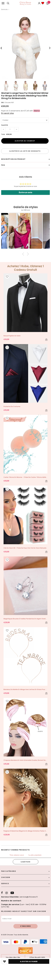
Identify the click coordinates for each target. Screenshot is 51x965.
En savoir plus (7, 113)
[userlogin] (39, 3)
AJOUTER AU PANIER (29, 961)
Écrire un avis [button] (25, 192)
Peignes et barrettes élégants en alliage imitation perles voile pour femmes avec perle (25, 831)
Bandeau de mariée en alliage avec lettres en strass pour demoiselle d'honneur (25, 689)
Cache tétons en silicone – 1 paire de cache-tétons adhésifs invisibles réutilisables (25, 477)
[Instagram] (6, 893)
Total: (3, 134)
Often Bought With (37, 957)
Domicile (4, 9)
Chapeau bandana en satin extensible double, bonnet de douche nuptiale (25, 760)
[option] (25, 47)
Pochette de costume (12, 406)
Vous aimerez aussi (17, 855)
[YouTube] (12, 893)
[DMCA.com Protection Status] (25, 950)
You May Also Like (13, 957)
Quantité (4, 125)
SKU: (2, 102)
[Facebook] (2, 893)
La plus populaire (35, 855)
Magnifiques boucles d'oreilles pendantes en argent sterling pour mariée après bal (25, 619)
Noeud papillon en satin (12, 336)
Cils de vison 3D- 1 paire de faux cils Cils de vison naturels (25, 548)
